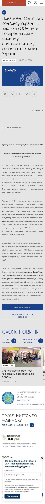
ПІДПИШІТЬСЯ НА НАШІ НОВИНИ (22, 315)
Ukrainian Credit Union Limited (21, 446)
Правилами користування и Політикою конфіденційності (22, 487)
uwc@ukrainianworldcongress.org (30, 404)
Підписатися (12, 496)
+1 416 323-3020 (23, 400)
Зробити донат (22, 307)
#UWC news (9, 60)
